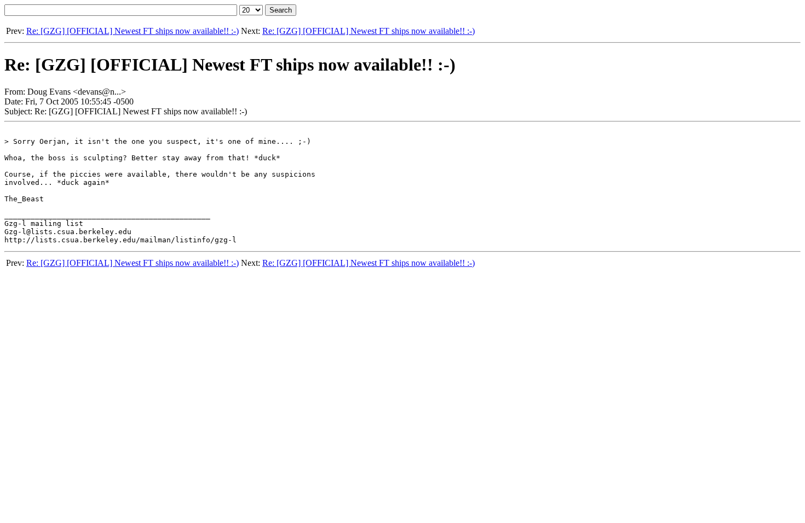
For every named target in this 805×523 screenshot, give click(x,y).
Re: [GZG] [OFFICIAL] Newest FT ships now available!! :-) (132, 31)
